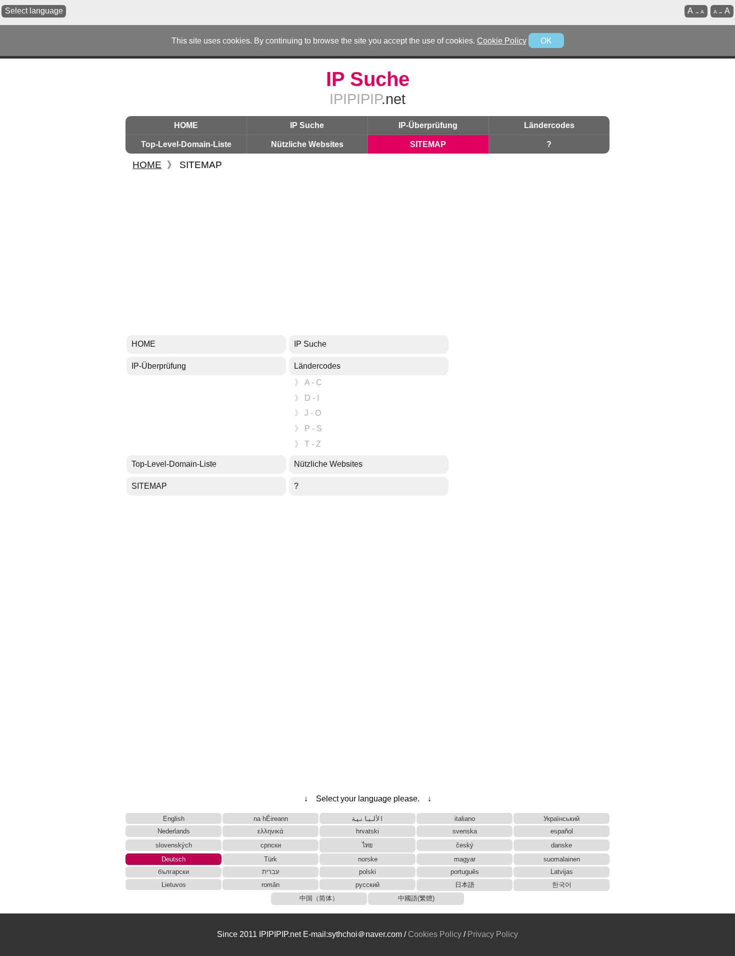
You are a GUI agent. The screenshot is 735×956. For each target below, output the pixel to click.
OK (546, 41)
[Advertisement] (367, 254)
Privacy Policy (493, 934)
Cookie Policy (501, 41)
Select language (34, 11)
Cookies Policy (435, 934)
